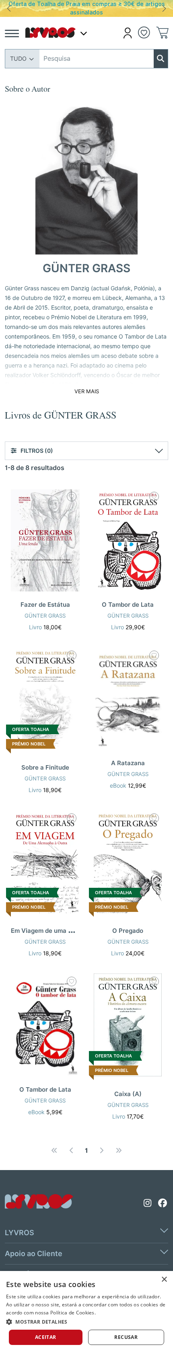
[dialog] (86, 1312)
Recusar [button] (126, 1337)
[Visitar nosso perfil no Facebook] (163, 1203)
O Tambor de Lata (128, 604)
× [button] (164, 1280)
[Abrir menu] (12, 33)
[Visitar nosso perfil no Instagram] (147, 1203)
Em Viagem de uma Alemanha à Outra (66, 930)
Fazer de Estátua (45, 604)
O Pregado (127, 930)
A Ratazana (128, 763)
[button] (128, 33)
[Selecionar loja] (83, 33)
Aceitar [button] (45, 1337)
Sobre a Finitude (45, 767)
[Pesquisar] (161, 58)
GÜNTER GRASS (45, 615)
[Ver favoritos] (144, 32)
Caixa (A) (128, 1094)
